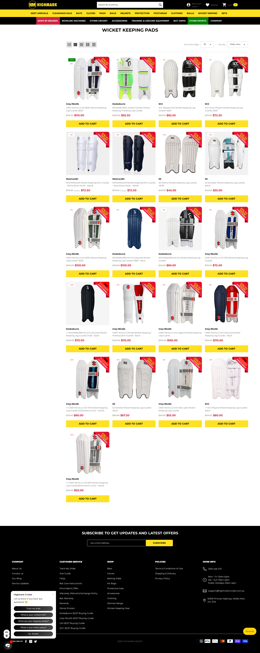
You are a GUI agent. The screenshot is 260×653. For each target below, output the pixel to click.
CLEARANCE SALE (62, 13)
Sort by (221, 44)
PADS (102, 13)
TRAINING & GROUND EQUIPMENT (150, 20)
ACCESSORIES (119, 20)
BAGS (113, 13)
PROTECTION (142, 13)
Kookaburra (118, 104)
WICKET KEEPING (207, 13)
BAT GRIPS (179, 20)
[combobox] (127, 5)
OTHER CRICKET (99, 20)
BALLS (190, 13)
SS (160, 179)
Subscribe (159, 543)
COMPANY (216, 20)
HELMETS (125, 13)
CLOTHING (177, 13)
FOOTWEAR (160, 13)
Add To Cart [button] (88, 123)
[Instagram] (30, 641)
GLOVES (90, 13)
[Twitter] (35, 641)
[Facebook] (25, 641)
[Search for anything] (130, 5)
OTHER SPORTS (197, 20)
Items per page (191, 44)
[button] (230, 5)
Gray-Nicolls (72, 104)
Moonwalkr (72, 179)
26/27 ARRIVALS (39, 13)
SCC (161, 104)
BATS (79, 13)
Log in (195, 6)
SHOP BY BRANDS (48, 20)
